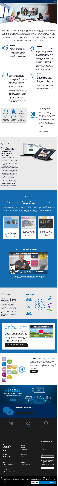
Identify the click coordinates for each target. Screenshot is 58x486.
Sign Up (47, 467)
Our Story (23, 443)
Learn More (33, 371)
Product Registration (6, 468)
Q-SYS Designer (52, 367)
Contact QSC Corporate (25, 464)
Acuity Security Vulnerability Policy (9, 471)
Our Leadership (24, 449)
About (22, 442)
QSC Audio (5, 455)
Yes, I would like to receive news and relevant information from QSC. (48, 461)
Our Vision (23, 445)
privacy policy (45, 465)
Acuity (22, 456)
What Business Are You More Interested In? (47, 456)
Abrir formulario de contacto (25, 413)
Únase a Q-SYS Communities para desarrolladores (16, 345)
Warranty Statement (6, 469)
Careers (22, 451)
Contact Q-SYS (24, 466)
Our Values (23, 447)
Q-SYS (4, 444)
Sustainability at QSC (25, 454)
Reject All (52, 482)
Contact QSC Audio (24, 468)
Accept (43, 482)
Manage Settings (34, 482)
